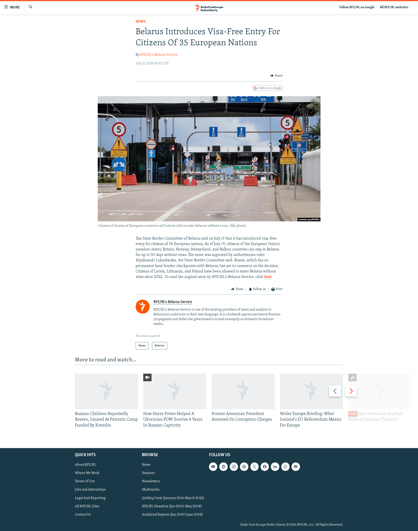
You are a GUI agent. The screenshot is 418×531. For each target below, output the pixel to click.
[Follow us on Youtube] (213, 466)
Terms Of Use (85, 481)
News (141, 22)
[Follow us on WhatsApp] (285, 466)
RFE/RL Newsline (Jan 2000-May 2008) (172, 506)
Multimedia (151, 489)
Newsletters (151, 481)
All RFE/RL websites (394, 7)
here (267, 277)
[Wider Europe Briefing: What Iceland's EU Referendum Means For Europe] (311, 391)
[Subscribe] (296, 466)
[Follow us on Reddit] (223, 466)
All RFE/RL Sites (87, 506)
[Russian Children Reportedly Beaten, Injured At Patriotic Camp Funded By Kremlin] (106, 391)
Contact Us (83, 514)
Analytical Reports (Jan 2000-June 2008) (172, 514)
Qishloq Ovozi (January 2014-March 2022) (173, 498)
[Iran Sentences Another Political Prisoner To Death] (379, 391)
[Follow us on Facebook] (265, 466)
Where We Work (87, 473)
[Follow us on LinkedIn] (275, 466)
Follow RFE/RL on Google (356, 7)
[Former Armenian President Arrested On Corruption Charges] (243, 391)
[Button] (276, 76)
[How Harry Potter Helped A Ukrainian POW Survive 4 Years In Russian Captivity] (174, 391)
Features (148, 473)
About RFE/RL (85, 465)
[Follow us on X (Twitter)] (254, 466)
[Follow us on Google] (244, 466)
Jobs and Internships (90, 489)
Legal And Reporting (90, 498)
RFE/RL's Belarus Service (159, 55)
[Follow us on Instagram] (234, 466)
